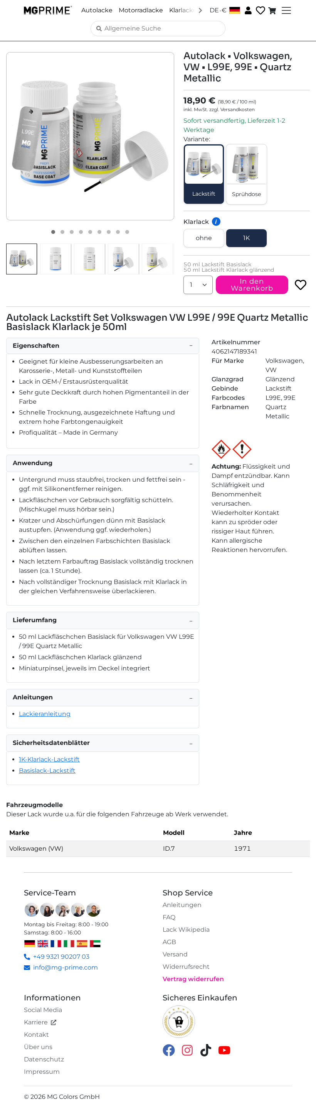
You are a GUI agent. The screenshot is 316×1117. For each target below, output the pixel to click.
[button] (90, 136)
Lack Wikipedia (186, 929)
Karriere (36, 1022)
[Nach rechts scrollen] (200, 10)
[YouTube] (224, 1049)
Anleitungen (182, 905)
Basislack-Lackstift (47, 770)
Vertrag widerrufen (193, 979)
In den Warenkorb (252, 285)
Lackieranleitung (45, 714)
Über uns (38, 1047)
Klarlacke (183, 10)
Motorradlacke (141, 10)
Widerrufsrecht (186, 966)
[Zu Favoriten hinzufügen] (300, 285)
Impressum (42, 1071)
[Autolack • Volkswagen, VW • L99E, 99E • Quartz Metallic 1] (53, 232)
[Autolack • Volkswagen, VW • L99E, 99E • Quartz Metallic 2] (62, 232)
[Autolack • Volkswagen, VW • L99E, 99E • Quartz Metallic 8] (118, 232)
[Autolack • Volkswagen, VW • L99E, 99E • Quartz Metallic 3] (71, 232)
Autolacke (97, 10)
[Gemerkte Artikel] (260, 10)
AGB (169, 942)
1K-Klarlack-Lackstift (49, 759)
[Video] (127, 232)
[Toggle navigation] (285, 10)
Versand (175, 954)
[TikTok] (206, 1049)
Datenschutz (44, 1059)
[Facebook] (169, 1049)
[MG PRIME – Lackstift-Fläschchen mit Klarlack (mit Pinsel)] (157, 259)
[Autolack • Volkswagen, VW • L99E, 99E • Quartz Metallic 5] (90, 232)
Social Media (43, 1010)
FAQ (169, 917)
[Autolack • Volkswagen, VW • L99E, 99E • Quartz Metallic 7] (108, 232)
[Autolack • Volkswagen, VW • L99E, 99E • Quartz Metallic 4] (81, 232)
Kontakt (36, 1034)
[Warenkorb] (273, 10)
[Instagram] (187, 1049)
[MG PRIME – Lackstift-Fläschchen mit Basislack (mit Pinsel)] (123, 259)
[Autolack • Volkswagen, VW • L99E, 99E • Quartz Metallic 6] (99, 232)
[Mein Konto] (247, 10)
